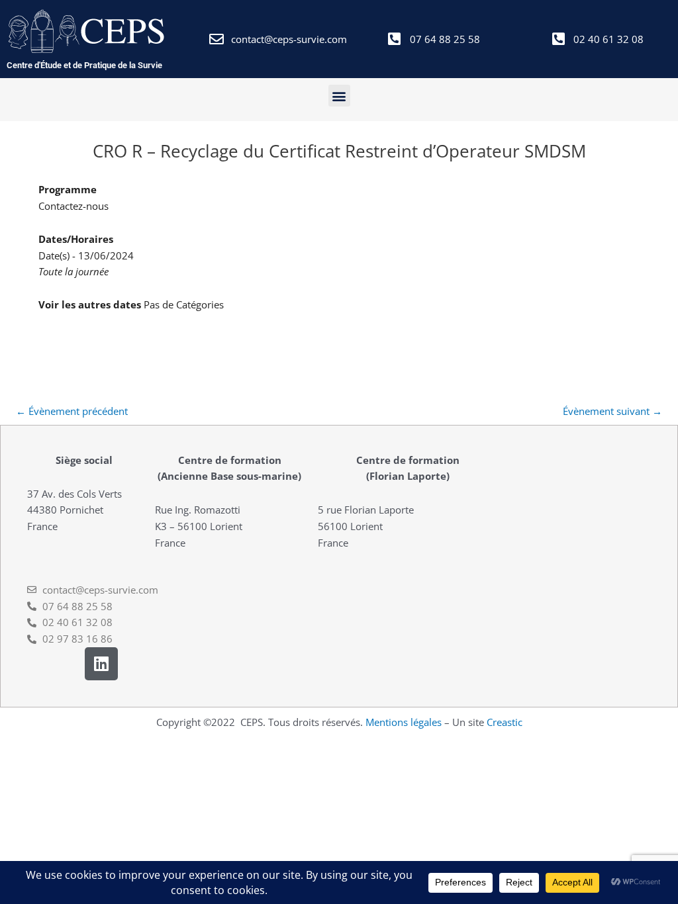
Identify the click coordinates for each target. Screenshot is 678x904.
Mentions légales (403, 722)
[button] (339, 96)
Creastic (504, 722)
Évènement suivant (612, 411)
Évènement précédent (72, 411)
